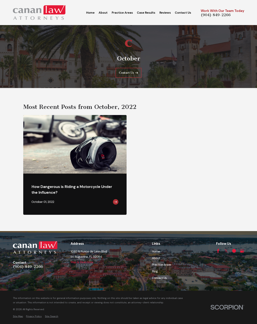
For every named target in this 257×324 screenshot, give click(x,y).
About (156, 258)
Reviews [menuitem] (165, 13)
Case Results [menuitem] (146, 13)
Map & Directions (82, 262)
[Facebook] (218, 251)
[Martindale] (234, 251)
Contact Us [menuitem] (183, 13)
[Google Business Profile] (242, 251)
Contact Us (159, 278)
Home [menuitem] (90, 13)
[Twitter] (226, 251)
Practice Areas (161, 264)
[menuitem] (18, 316)
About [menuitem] (103, 13)
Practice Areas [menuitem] (122, 13)
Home (156, 251)
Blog (155, 271)
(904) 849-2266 (216, 15)
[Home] (39, 12)
